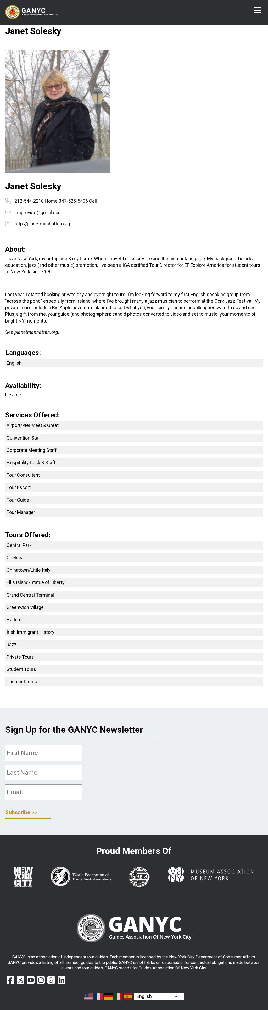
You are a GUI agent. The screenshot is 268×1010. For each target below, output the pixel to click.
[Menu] (257, 10)
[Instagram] (41, 980)
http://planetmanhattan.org (42, 223)
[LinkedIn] (61, 980)
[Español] (128, 996)
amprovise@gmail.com (38, 212)
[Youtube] (31, 980)
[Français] (98, 996)
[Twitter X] (20, 980)
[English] (88, 996)
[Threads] (51, 980)
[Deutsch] (108, 996)
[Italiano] (118, 996)
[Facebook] (10, 980)
